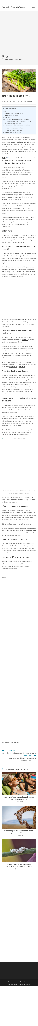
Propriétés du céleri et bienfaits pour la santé (16, 119)
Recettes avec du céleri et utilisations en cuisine (17, 125)
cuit (12, 742)
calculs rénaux (26, 256)
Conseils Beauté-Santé (13, 7)
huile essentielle (8, 217)
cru (9, 742)
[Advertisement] (19, 34)
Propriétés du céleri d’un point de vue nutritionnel (19, 121)
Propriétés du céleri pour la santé (14, 123)
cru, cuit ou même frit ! (20, 59)
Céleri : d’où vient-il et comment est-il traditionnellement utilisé (14, 114)
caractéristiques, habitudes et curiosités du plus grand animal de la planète (19, 832)
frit (15, 742)
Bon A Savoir (28, 102)
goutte (15, 219)
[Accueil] (2, 59)
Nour (6, 102)
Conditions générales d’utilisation (11, 981)
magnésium (13, 367)
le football (22, 367)
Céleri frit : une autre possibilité (14, 130)
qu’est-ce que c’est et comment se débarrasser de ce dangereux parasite (19, 865)
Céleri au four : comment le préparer (15, 128)
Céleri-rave (7, 117)
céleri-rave (7, 235)
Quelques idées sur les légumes (12, 132)
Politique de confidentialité (28, 981)
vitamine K (25, 340)
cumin (4, 213)
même (17, 742)
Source (4, 577)
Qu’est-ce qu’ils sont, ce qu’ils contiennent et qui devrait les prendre (19, 798)
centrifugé (32, 260)
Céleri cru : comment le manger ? (14, 127)
